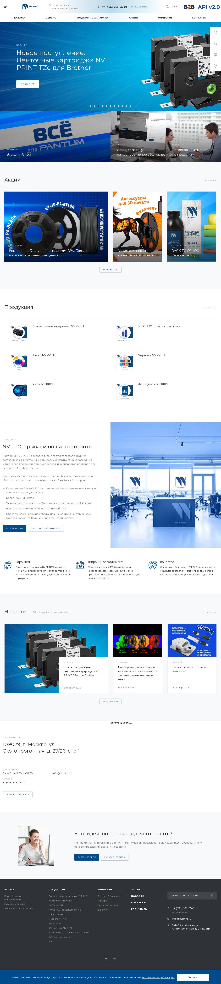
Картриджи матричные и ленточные (69, 932)
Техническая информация (18, 908)
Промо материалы (107, 905)
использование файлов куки (158, 977)
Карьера (102, 900)
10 (127, 106)
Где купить (103, 909)
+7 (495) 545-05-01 (114, 6)
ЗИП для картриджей (60, 937)
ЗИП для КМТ (56, 905)
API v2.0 (209, 7)
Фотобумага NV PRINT (154, 384)
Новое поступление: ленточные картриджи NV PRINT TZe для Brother (81, 671)
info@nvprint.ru (62, 773)
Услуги (9, 889)
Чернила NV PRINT (152, 355)
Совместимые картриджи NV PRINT (59, 326)
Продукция (57, 889)
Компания (104, 889)
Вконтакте (106, 958)
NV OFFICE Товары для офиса (159, 326)
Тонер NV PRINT (44, 355)
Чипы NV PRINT (44, 384)
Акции (135, 889)
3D (50, 941)
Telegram (114, 958)
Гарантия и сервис (14, 904)
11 (131, 106)
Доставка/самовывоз (109, 896)
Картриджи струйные (60, 900)
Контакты (138, 902)
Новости (137, 896)
